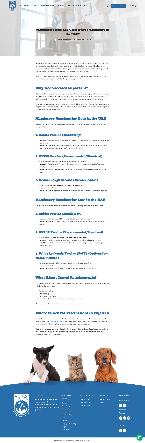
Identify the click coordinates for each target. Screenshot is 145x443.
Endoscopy (65, 409)
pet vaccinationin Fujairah (44, 324)
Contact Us (79, 6)
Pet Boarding (85, 399)
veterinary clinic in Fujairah (55, 321)
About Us (26, 6)
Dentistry (64, 403)
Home (20, 6)
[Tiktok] (124, 418)
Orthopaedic (66, 418)
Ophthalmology (67, 415)
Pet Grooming (85, 405)
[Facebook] (124, 405)
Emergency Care (67, 412)
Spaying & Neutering (69, 424)
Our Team (34, 6)
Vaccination (66, 429)
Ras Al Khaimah (105, 399)
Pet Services (61, 6)
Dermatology (66, 406)
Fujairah (102, 402)
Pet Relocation (86, 402)
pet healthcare (57, 66)
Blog (86, 6)
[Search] (108, 6)
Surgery (64, 427)
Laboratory (65, 421)
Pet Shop (71, 6)
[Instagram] (120, 405)
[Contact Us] (140, 438)
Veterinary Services (47, 6)
